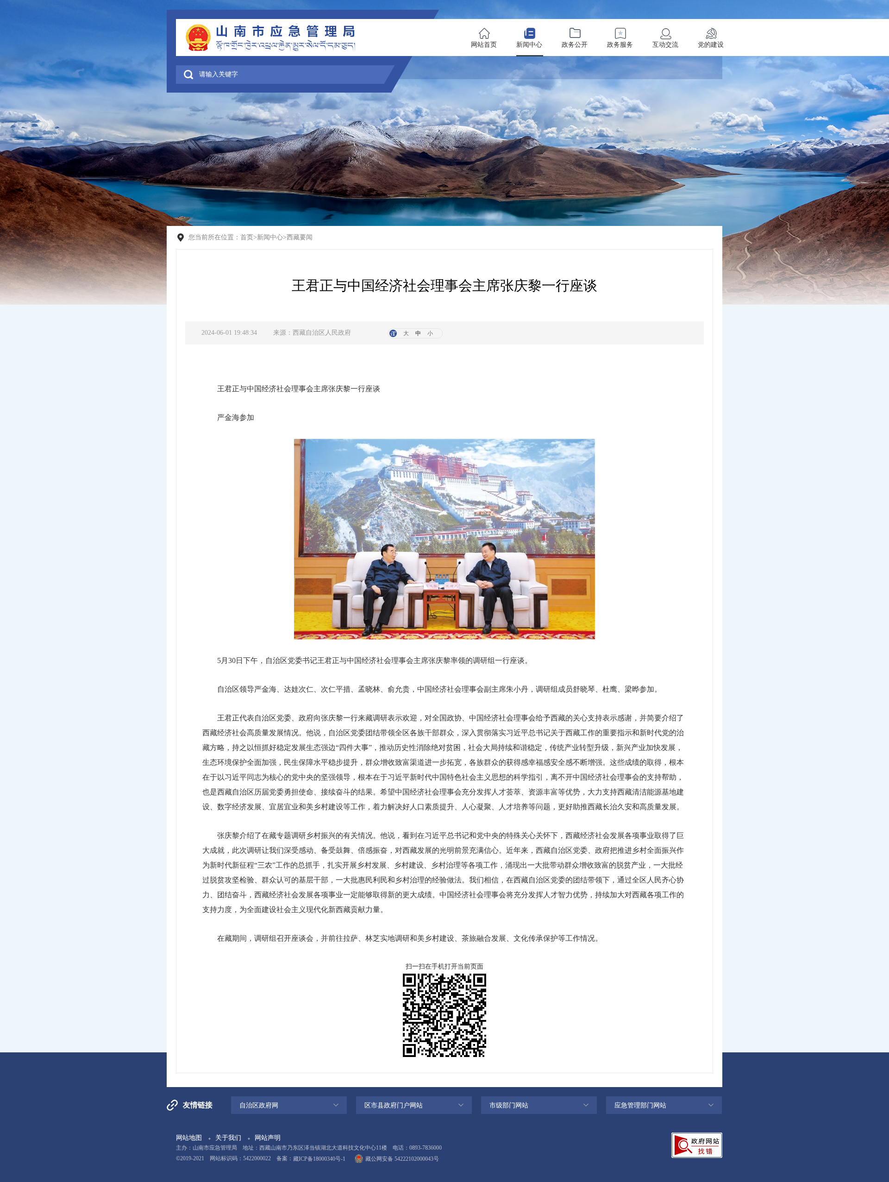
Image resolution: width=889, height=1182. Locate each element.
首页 (246, 237)
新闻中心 (529, 44)
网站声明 (268, 1137)
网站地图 (189, 1137)
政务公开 (575, 44)
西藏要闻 (300, 237)
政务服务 (620, 44)
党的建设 (711, 44)
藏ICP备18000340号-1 (319, 1159)
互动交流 (665, 44)
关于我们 (228, 1137)
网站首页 (484, 44)
